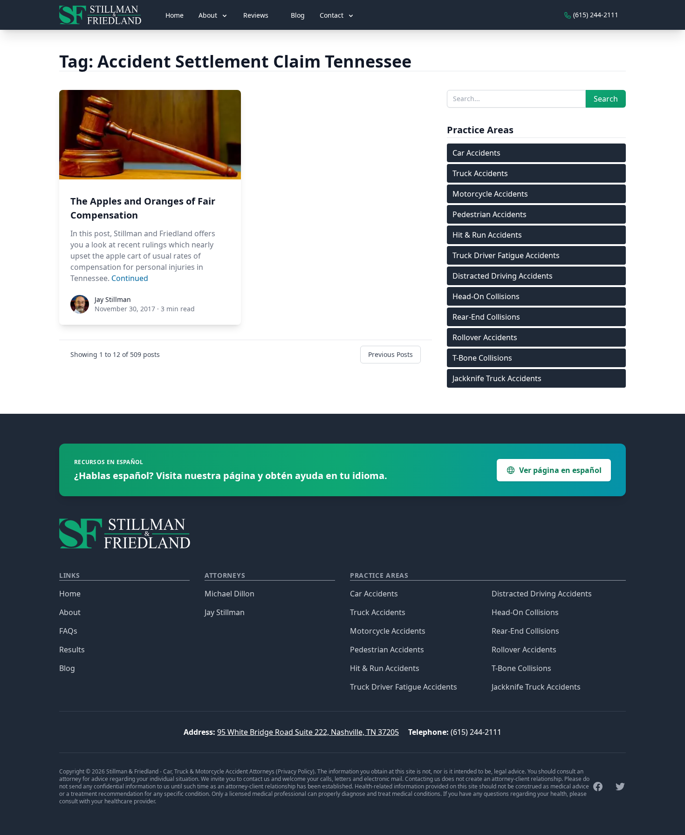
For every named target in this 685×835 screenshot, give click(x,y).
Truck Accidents (480, 173)
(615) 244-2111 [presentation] (594, 14)
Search (606, 99)
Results (72, 649)
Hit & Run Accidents (487, 235)
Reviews (255, 15)
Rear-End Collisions (486, 317)
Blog (298, 15)
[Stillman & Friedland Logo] (104, 15)
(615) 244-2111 (476, 732)
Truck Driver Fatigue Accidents (506, 255)
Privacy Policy (295, 771)
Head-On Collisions (486, 296)
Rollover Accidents (484, 337)
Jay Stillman (225, 612)
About (70, 612)
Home (174, 15)
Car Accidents (476, 153)
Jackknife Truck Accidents (496, 378)
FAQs (68, 631)
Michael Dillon (229, 594)
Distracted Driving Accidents (502, 276)
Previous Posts (390, 354)
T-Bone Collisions (482, 358)
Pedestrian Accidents (489, 214)
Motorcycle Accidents (490, 194)
